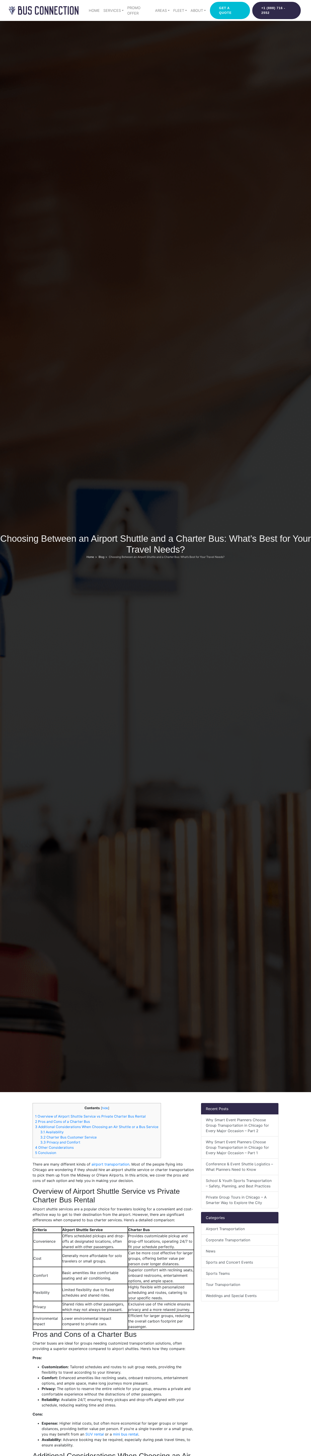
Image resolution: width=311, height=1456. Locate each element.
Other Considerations (54, 1147)
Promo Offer (133, 10)
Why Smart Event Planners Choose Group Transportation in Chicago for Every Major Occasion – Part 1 (237, 1147)
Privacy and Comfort (60, 1142)
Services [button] (112, 10)
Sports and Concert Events (229, 1262)
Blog (101, 557)
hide (105, 1108)
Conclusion (45, 1153)
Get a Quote (225, 10)
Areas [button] (161, 10)
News (210, 1251)
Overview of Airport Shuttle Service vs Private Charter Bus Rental (90, 1116)
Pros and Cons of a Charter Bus (62, 1121)
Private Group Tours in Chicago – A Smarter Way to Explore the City (236, 1200)
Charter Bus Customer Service (68, 1137)
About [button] (197, 10)
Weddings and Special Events (231, 1295)
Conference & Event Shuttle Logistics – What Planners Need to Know (239, 1167)
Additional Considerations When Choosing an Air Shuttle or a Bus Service (96, 1127)
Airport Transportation (225, 1229)
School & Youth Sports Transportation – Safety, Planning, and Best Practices (239, 1183)
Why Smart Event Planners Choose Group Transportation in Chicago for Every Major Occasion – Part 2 (237, 1125)
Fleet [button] (178, 10)
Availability (52, 1132)
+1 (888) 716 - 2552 (273, 10)
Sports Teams (218, 1273)
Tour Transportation (223, 1284)
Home (94, 10)
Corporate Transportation (228, 1240)
